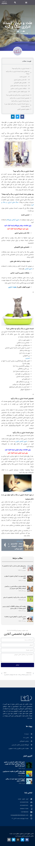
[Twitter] (22, 839)
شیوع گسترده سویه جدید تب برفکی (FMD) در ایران (15, 780)
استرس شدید (23, 77)
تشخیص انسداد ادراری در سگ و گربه (19, 98)
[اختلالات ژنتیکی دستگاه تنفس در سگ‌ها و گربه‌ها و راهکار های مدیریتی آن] (30, 589)
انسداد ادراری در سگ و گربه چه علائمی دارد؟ (17, 95)
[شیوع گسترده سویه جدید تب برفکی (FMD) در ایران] (29, 781)
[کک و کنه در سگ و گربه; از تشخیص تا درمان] (30, 599)
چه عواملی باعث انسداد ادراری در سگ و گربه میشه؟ (17, 73)
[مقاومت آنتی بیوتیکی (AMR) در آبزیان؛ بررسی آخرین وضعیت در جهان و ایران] (30, 609)
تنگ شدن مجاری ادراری (20, 80)
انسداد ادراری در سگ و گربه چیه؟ (20, 69)
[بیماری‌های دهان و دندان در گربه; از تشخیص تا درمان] (30, 568)
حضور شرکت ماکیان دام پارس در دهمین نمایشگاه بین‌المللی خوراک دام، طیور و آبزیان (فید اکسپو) (14, 764)
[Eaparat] (9, 839)
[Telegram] (13, 839)
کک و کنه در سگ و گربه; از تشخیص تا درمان (14, 597)
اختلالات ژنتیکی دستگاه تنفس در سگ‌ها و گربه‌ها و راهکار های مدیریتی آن (15, 587)
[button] (26, 2)
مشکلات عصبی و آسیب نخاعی (19, 89)
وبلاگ (21, 31)
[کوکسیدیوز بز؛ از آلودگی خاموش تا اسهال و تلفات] (30, 578)
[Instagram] (18, 839)
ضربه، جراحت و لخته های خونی (18, 86)
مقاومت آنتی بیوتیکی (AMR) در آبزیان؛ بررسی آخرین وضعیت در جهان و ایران (14, 607)
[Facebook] (27, 839)
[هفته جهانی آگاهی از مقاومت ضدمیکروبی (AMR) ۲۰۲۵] (29, 774)
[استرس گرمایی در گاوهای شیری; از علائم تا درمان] (30, 619)
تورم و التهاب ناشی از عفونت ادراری (18, 92)
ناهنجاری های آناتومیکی (20, 83)
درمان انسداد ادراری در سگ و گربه (20, 101)
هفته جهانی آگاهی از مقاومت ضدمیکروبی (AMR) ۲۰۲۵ (14, 772)
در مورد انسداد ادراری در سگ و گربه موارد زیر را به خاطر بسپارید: (17, 105)
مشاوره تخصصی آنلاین (23, 109)
